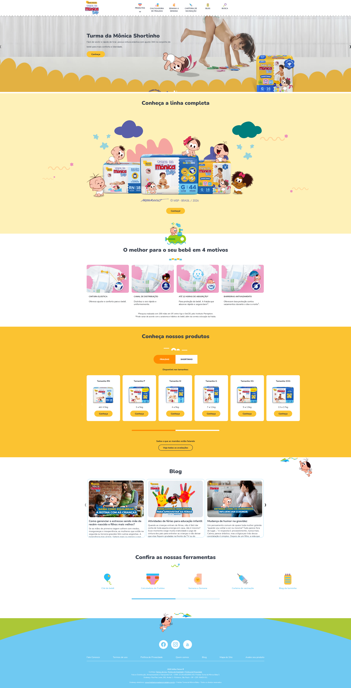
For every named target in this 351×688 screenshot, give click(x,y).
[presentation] (82, 405)
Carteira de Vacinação (191, 9)
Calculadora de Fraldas (157, 9)
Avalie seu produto (255, 657)
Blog (207, 8)
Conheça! (175, 210)
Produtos (140, 8)
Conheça (95, 54)
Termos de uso (120, 657)
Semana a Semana (174, 9)
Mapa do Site (226, 657)
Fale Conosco (93, 657)
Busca (225, 8)
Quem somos (182, 657)
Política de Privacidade (152, 657)
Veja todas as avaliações (175, 447)
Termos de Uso (161, 672)
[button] (174, 91)
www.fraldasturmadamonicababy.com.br (160, 682)
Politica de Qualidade (176, 672)
